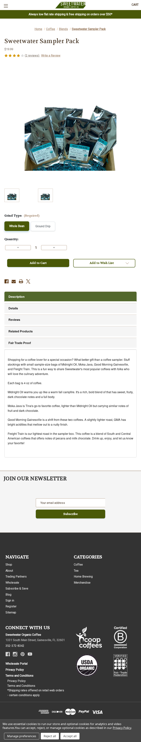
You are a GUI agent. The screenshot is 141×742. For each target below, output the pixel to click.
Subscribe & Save (17, 588)
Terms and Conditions (19, 675)
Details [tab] (13, 308)
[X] (28, 281)
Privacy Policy (15, 669)
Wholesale (12, 582)
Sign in (10, 600)
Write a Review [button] (50, 55)
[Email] (14, 281)
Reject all (50, 736)
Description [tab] (16, 296)
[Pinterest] (22, 654)
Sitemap (11, 612)
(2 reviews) (32, 55)
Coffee (78, 564)
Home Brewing (83, 576)
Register (11, 606)
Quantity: (11, 239)
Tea (76, 570)
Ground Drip (42, 226)
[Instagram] (15, 654)
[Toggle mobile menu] (6, 6)
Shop (9, 564)
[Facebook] (6, 281)
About (9, 570)
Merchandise (82, 582)
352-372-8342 (15, 646)
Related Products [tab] (20, 331)
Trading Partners (16, 576)
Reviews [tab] (14, 320)
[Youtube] (30, 654)
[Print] (21, 281)
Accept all (70, 736)
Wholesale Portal (17, 663)
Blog (8, 594)
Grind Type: (21, 215)
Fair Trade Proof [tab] (19, 343)
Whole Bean (16, 226)
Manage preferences (21, 736)
